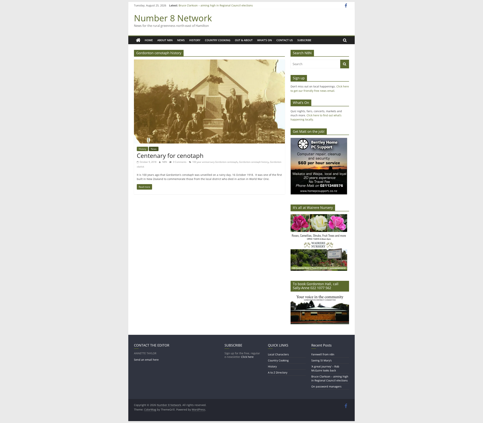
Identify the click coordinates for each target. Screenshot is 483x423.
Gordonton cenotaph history (253, 162)
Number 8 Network (173, 18)
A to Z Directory (277, 372)
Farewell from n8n (322, 354)
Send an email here (146, 359)
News (181, 40)
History (194, 40)
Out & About (244, 40)
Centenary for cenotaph (170, 155)
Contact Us (284, 40)
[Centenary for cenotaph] (209, 62)
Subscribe (304, 40)
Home (149, 40)
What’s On (264, 40)
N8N (165, 162)
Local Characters (278, 354)
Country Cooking (217, 40)
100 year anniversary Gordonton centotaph (215, 162)
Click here (247, 357)
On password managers (326, 386)
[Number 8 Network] (138, 40)
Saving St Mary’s (321, 360)
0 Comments (179, 162)
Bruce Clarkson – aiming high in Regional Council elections (216, 5)
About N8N (165, 40)
